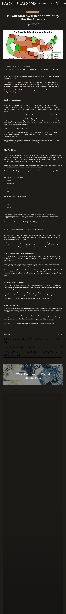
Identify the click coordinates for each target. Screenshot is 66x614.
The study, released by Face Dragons (14, 82)
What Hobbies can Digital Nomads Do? (33, 374)
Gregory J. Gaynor (35, 23)
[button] (60, 334)
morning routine (11, 260)
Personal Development (32, 11)
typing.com (27, 157)
